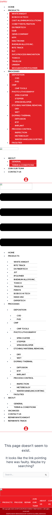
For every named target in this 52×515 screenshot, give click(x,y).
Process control (22, 129)
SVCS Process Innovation (26, 54)
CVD (17, 78)
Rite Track (17, 47)
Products (13, 10)
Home (11, 7)
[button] (29, 10)
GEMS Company (20, 34)
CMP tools (21, 88)
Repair (27, 502)
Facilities (17, 142)
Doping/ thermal (21, 115)
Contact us (14, 171)
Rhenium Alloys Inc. (22, 44)
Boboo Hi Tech (20, 17)
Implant (19, 125)
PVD (17, 81)
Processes (13, 71)
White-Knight (21, 262)
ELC (13, 51)
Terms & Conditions (23, 165)
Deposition (18, 74)
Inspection (21, 132)
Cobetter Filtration (23, 24)
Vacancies (13, 410)
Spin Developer (23, 102)
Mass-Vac (19, 297)
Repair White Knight (19, 417)
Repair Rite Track (17, 420)
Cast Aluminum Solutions (26, 20)
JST (15, 272)
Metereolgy (21, 136)
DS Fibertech (19, 27)
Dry (17, 108)
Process (18, 502)
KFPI (14, 37)
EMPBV (3, 1)
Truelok (16, 61)
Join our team (16, 168)
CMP (14, 85)
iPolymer (19, 276)
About (12, 158)
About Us (43, 502)
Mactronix (18, 41)
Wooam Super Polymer (24, 68)
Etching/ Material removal (27, 105)
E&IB (14, 30)
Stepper (19, 98)
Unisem (16, 64)
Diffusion (20, 119)
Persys (17, 290)
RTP (17, 122)
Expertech (19, 300)
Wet (17, 112)
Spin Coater (21, 95)
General (16, 161)
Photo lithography (23, 91)
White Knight (19, 13)
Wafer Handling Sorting (28, 139)
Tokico (16, 58)
